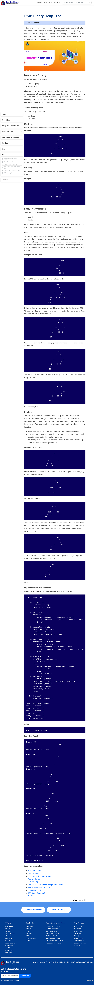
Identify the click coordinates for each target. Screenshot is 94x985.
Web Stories (89, 962)
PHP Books (28, 936)
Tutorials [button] (38, 2)
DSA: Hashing (33, 882)
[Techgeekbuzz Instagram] (90, 980)
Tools (50, 2)
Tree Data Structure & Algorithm (39, 887)
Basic (4, 114)
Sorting (5, 143)
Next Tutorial (58, 910)
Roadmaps (57, 2)
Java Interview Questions (52, 933)
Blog (45, 2)
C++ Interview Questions (52, 928)
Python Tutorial (9, 926)
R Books (28, 940)
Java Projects (77, 933)
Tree (3, 155)
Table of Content (32, 23)
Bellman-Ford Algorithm (36, 870)
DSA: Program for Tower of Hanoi (40, 876)
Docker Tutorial (9, 945)
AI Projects (77, 945)
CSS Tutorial (8, 936)
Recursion (6, 180)
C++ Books (28, 928)
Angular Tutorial (9, 950)
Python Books (29, 926)
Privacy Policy (50, 962)
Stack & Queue (7, 132)
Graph (4, 149)
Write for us (74, 962)
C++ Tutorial (8, 928)
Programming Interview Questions (54, 943)
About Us (35, 962)
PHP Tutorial (8, 940)
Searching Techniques (10, 137)
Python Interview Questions (53, 926)
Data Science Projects (80, 943)
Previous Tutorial (34, 910)
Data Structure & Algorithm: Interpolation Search (45, 885)
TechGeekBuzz (12, 962)
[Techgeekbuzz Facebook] (88, 980)
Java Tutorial (8, 948)
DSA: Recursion (33, 873)
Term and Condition (61, 962)
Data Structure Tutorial (11, 943)
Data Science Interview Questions (54, 940)
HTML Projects (78, 931)
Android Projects (78, 938)
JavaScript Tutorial (10, 933)
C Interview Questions (51, 931)
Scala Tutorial (8, 952)
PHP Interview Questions (52, 936)
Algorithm (6, 120)
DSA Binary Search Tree (36, 890)
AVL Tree (31, 896)
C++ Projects (77, 928)
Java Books (29, 933)
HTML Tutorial (8, 938)
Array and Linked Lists (10, 126)
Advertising (42, 962)
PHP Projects (77, 936)
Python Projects (78, 926)
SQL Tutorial (8, 931)
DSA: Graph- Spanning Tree (37, 893)
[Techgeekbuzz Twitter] (92, 980)
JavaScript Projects (79, 940)
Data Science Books (31, 938)
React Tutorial (8, 955)
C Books (28, 931)
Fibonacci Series (34, 879)
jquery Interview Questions (53, 938)
